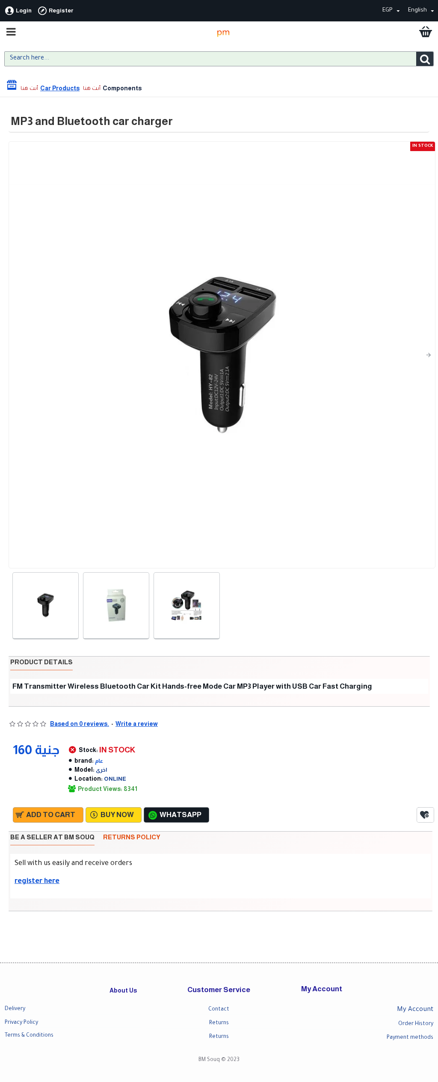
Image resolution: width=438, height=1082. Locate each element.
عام (99, 761)
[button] (15, 354)
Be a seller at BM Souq (52, 837)
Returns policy (131, 837)
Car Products (60, 88)
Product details (41, 662)
